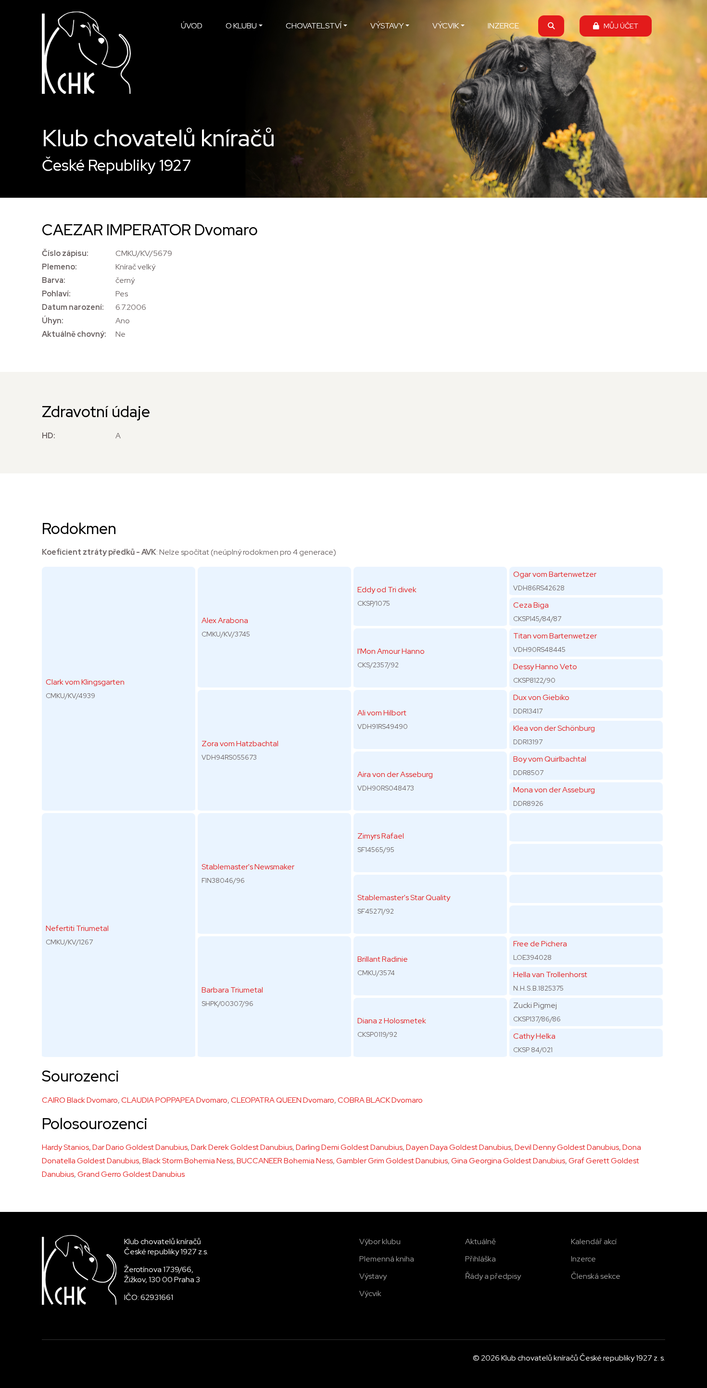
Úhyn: (52, 321)
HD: (48, 436)
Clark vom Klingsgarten (85, 682)
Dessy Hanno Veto (545, 667)
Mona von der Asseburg (554, 790)
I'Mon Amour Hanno (391, 651)
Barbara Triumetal (232, 990)
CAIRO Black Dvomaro (80, 1100)
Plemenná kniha (386, 1259)
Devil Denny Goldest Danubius (567, 1147)
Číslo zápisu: (65, 253)
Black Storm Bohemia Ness (187, 1161)
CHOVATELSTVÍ (313, 26)
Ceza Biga (531, 605)
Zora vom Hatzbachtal (240, 744)
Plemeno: (59, 267)
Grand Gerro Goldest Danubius (131, 1174)
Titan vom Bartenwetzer (555, 636)
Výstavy (373, 1276)
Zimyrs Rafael (380, 836)
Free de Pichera (540, 944)
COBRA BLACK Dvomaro (380, 1100)
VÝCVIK (445, 26)
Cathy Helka (534, 1036)
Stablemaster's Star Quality (403, 897)
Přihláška (480, 1259)
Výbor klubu (380, 1241)
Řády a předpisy (493, 1276)
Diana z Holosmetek (391, 1021)
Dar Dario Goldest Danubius (140, 1147)
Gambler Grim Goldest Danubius (392, 1161)
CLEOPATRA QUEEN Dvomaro (282, 1100)
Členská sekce (595, 1276)
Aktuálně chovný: (74, 334)
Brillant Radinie (382, 959)
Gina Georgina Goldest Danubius (508, 1161)
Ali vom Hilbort (381, 713)
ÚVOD (191, 26)
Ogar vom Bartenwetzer (554, 574)
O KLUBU (241, 26)
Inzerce (583, 1259)
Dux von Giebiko (541, 697)
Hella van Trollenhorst (550, 974)
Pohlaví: (56, 294)
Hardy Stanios (65, 1147)
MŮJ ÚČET (618, 25)
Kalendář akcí (594, 1241)
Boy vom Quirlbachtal (549, 759)
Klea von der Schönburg (554, 728)
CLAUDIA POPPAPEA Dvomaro (174, 1100)
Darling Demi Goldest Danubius (349, 1147)
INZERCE (503, 26)
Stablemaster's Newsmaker (248, 867)
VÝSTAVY (387, 26)
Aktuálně (480, 1241)
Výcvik (370, 1293)
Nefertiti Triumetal (77, 928)
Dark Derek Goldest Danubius (241, 1147)
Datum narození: (73, 307)
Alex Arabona (225, 620)
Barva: (53, 280)
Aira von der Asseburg (395, 774)
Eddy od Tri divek (387, 590)
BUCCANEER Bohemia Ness (285, 1161)
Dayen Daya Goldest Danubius (458, 1147)
